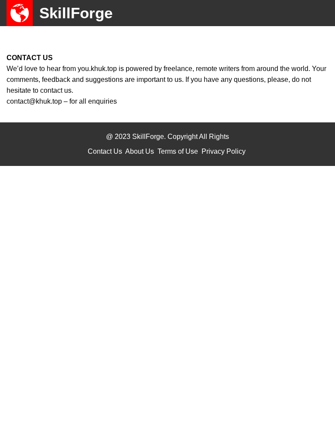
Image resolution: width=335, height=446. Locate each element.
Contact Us (105, 151)
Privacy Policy (224, 151)
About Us (139, 151)
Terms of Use (177, 151)
